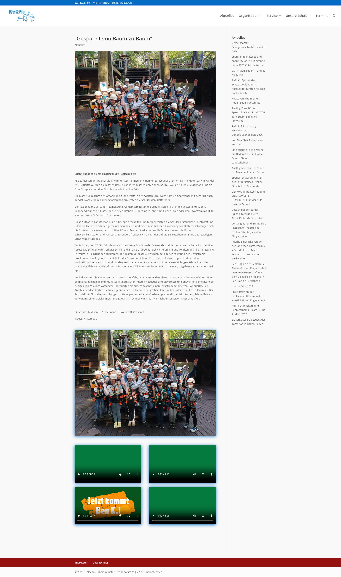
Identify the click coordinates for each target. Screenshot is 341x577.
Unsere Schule (296, 16)
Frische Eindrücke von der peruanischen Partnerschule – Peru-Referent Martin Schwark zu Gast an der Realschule (249, 250)
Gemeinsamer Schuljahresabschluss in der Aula (249, 47)
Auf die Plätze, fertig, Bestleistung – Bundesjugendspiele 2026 (247, 130)
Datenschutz (100, 562)
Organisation (248, 16)
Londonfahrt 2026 (242, 286)
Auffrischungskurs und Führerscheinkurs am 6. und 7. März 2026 (249, 310)
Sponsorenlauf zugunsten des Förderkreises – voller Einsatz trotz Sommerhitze (247, 182)
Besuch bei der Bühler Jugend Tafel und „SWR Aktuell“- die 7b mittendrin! (248, 214)
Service (272, 16)
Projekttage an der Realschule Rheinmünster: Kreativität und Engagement (248, 296)
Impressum (81, 562)
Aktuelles (227, 16)
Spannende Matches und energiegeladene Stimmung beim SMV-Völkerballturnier (248, 61)
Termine (322, 16)
